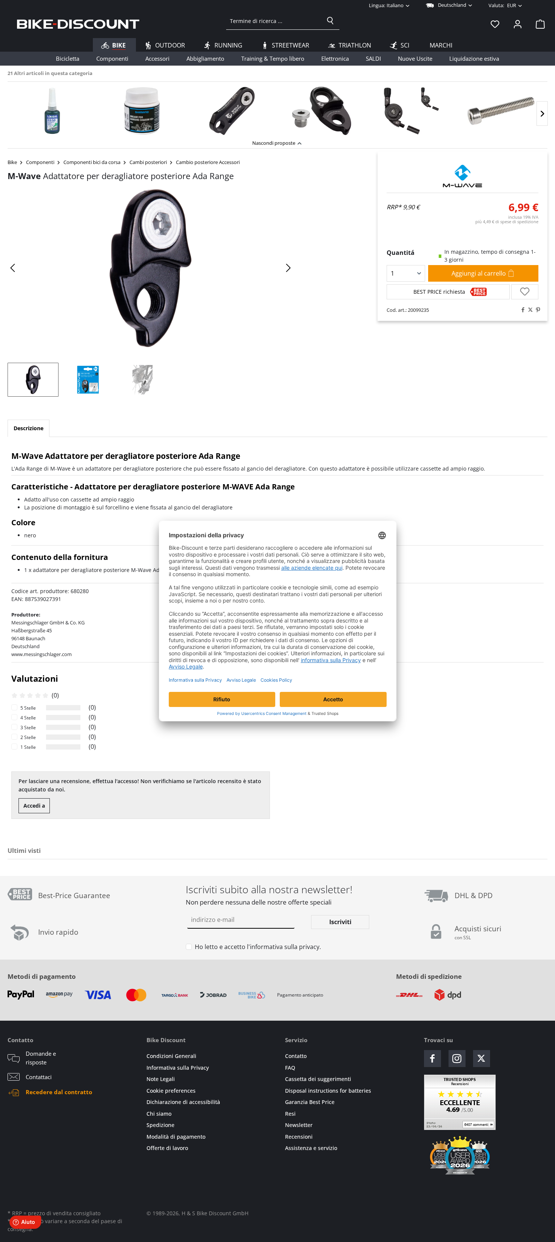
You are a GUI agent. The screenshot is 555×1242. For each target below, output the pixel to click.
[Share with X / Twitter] (528, 310)
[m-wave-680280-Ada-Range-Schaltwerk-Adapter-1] (150, 268)
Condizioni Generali (171, 1056)
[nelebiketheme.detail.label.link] (52, 111)
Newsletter (299, 1125)
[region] (277, 108)
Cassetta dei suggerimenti (318, 1079)
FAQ (290, 1067)
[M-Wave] (462, 176)
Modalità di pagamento (175, 1136)
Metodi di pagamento (42, 976)
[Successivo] (542, 113)
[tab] (28, 428)
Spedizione (160, 1125)
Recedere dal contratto (59, 1092)
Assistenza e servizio (311, 1148)
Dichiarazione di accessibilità (183, 1102)
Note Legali (160, 1079)
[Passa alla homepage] (78, 24)
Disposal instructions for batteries (328, 1090)
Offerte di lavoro (167, 1148)
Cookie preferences (171, 1090)
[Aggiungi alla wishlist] (524, 291)
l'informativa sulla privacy (283, 947)
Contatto (296, 1056)
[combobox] (274, 20)
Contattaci (39, 1077)
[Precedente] (13, 268)
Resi (290, 1113)
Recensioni (299, 1136)
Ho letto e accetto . (258, 947)
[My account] (517, 24)
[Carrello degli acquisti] (538, 24)
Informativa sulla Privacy (177, 1067)
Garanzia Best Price (310, 1102)
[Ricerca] (330, 20)
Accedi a (34, 805)
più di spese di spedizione (506, 221)
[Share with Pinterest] (536, 310)
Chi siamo (158, 1113)
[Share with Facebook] (521, 310)
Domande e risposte (41, 1058)
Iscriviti (340, 922)
